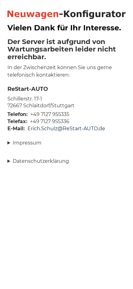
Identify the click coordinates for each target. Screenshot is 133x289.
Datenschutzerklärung (41, 161)
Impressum (27, 143)
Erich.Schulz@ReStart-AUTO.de (66, 128)
